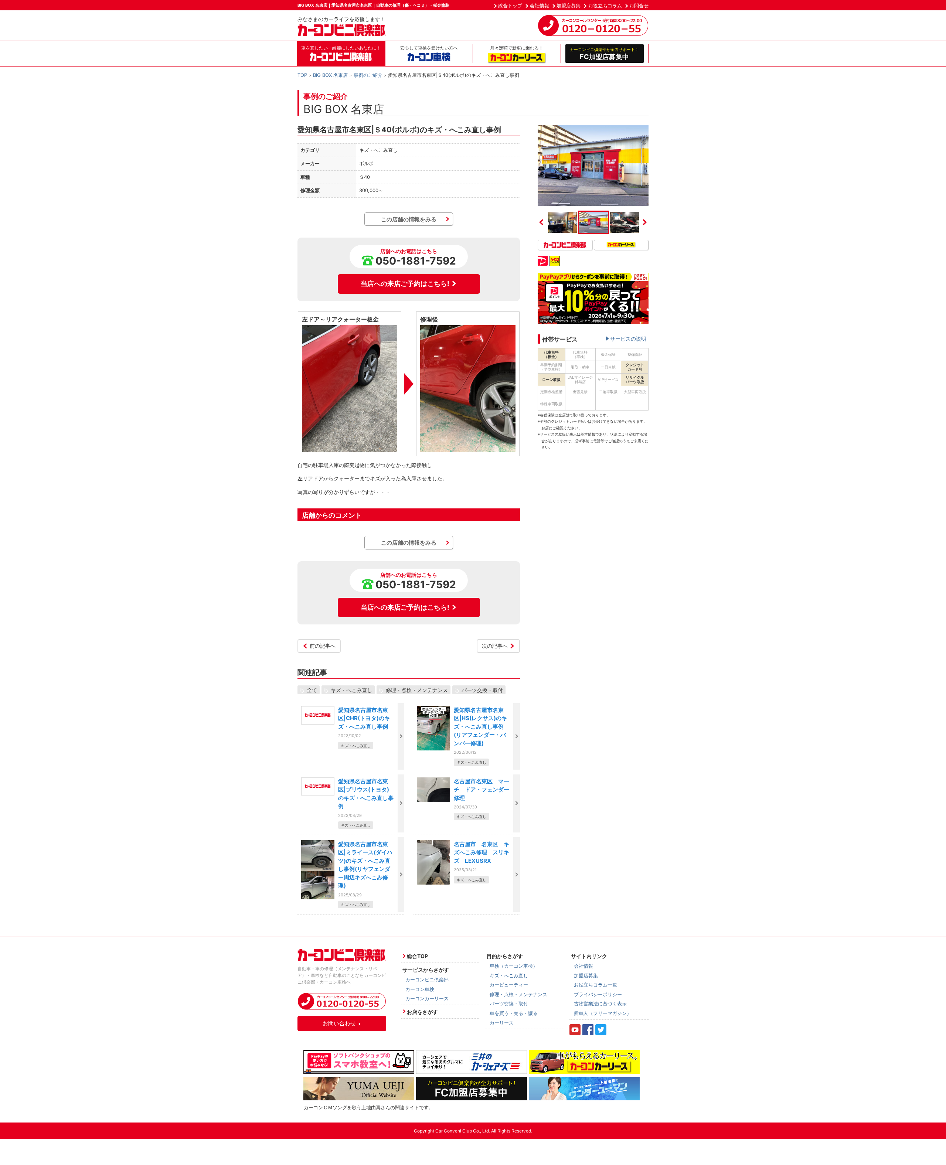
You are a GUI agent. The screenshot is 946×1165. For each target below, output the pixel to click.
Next (645, 222)
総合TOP (417, 956)
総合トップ (510, 5)
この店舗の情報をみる (408, 219)
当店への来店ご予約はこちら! (405, 283)
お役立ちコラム (605, 5)
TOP (302, 75)
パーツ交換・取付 (482, 690)
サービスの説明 (628, 338)
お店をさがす (422, 1012)
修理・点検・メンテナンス (417, 690)
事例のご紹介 (368, 75)
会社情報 (539, 5)
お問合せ (639, 5)
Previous (541, 222)
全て (312, 690)
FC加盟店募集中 (604, 53)
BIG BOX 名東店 (330, 75)
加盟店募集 (569, 5)
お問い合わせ (339, 1023)
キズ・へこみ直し (351, 690)
